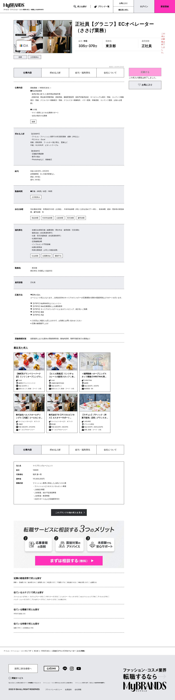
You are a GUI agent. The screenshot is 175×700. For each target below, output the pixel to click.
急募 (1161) (17, 628)
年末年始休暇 (47, 218)
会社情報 (78, 689)
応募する (145, 72)
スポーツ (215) (51, 599)
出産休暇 (59, 218)
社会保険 (35, 256)
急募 (20, 57)
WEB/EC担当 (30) (19, 614)
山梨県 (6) (93, 582)
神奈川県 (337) (83, 582)
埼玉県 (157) (51, 582)
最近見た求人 (123, 10)
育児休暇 (70, 218)
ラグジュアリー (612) (37, 596)
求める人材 (55, 72)
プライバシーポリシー (53, 689)
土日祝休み (34, 57)
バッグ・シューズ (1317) (22, 599)
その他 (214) (62, 599)
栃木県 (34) (32, 582)
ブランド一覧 (103, 6)
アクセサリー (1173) (38, 599)
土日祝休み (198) (28, 628)
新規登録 (165, 6)
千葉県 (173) (61, 582)
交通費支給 (46, 256)
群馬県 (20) (41, 582)
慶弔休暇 (81, 218)
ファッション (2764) (20, 596)
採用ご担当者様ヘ (23, 668)
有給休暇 (35, 218)
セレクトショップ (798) (88, 596)
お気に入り (123, 3)
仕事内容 (27, 72)
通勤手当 (58, 256)
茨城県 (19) (22, 582)
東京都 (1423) (71, 582)
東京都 (36, 651)
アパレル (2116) (103, 596)
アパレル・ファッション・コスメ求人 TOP (17, 651)
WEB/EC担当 (45, 651)
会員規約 (68, 689)
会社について (110, 72)
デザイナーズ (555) (51, 596)
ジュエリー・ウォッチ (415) (69, 596)
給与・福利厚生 (82, 72)
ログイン (144, 6)
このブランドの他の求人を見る (68, 512)
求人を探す (82, 6)
